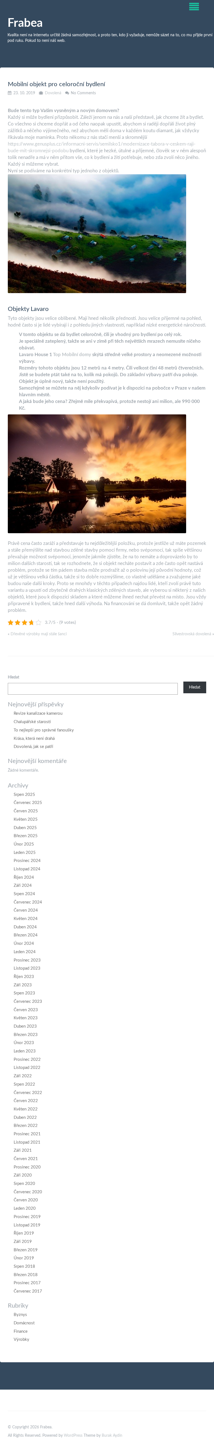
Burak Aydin (112, 1436)
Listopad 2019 (27, 1225)
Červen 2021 (26, 1159)
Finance (21, 1331)
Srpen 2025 (24, 795)
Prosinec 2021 (27, 1134)
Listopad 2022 (27, 1068)
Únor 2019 (24, 1258)
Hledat (13, 677)
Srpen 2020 (24, 1184)
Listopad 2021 (27, 1142)
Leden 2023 (25, 1051)
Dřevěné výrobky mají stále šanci (39, 634)
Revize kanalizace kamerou (38, 713)
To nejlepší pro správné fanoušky (44, 730)
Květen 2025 (26, 819)
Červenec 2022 (28, 1093)
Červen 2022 (26, 1101)
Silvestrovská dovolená (191, 634)
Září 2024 (23, 885)
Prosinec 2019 (27, 1217)
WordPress (73, 1436)
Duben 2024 (25, 927)
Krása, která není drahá (34, 738)
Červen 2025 (26, 811)
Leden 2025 (25, 853)
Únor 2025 (24, 844)
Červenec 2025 (28, 803)
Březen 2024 (26, 935)
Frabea (25, 23)
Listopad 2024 (27, 869)
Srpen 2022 (24, 1084)
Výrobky (21, 1339)
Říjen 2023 (24, 977)
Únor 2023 (24, 1043)
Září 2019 (23, 1242)
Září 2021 (23, 1150)
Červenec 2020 (28, 1192)
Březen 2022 (26, 1126)
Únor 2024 (24, 943)
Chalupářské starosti (32, 722)
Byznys (20, 1315)
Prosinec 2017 (27, 1283)
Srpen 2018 (24, 1266)
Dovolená (53, 93)
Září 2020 (23, 1175)
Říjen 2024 (24, 877)
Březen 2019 (26, 1250)
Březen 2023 (26, 1035)
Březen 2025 (26, 836)
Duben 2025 (25, 828)
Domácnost (24, 1323)
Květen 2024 (26, 919)
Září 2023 (23, 985)
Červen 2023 (26, 1010)
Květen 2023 (26, 1018)
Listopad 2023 (27, 968)
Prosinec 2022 (27, 1059)
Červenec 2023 (28, 1001)
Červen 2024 (26, 910)
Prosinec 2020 (27, 1167)
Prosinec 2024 (27, 861)
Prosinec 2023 (27, 960)
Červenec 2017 (28, 1291)
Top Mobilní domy (72, 354)
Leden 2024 (25, 952)
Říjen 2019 (24, 1233)
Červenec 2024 (28, 902)
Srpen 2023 (24, 993)
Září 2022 (23, 1076)
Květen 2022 (26, 1109)
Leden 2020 (25, 1208)
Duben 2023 (25, 1026)
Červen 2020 (26, 1200)
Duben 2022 (25, 1117)
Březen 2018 (26, 1275)
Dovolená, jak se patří (33, 747)
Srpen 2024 (24, 894)
